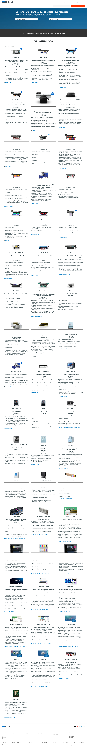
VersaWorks (71, 735)
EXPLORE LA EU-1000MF (65, 274)
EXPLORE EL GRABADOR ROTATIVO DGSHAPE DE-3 (69, 427)
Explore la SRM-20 (9, 428)
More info (34, 130)
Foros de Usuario (65, 742)
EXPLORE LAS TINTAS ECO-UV (10, 573)
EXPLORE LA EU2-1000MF (11, 310)
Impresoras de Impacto (40, 735)
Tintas (3, 738)
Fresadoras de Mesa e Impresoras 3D (58, 733)
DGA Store (71, 737)
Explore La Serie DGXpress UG (65, 200)
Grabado (38, 732)
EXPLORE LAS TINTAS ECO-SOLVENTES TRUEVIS (15, 538)
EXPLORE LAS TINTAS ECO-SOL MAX (40, 534)
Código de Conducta (43, 742)
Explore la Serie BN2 (8, 278)
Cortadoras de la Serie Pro (25, 733)
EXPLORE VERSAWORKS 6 (65, 611)
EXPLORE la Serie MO (8, 357)
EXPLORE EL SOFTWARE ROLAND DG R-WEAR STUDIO (16, 646)
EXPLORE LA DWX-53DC (63, 468)
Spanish (3, 744)
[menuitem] (5, 6)
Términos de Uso (30, 742)
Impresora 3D (55, 734)
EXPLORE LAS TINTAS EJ (65, 573)
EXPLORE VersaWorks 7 (10, 611)
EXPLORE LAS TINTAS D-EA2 (66, 498)
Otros (70, 732)
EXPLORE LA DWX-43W (63, 348)
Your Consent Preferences (64, 745)
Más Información (8, 126)
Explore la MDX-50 (63, 396)
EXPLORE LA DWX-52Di (9, 500)
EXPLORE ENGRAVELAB (10, 717)
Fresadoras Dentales (57, 737)
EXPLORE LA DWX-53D (35, 464)
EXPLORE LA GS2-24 (36, 392)
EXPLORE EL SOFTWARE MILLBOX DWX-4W (69, 646)
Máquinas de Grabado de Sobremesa (43, 733)
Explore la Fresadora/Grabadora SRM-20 (42, 430)
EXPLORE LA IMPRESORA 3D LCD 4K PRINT (39, 504)
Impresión (4, 732)
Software (71, 733)
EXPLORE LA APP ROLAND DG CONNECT (41, 609)
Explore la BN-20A (35, 275)
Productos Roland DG (7, 8)
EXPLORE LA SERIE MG (9, 206)
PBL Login (54, 742)
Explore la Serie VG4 (62, 87)
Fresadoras (55, 735)
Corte (20, 732)
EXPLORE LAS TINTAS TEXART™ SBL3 (40, 573)
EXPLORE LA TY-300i (63, 237)
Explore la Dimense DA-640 (37, 316)
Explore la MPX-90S (9, 466)
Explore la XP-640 (8, 166)
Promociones (71, 736)
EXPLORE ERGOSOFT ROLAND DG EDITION (41, 643)
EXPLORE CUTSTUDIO (64, 678)
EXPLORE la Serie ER (35, 234)
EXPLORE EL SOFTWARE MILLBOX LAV (13, 681)
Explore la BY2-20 (8, 82)
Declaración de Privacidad (16, 742)
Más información (62, 127)
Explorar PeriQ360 (35, 203)
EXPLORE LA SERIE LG (63, 168)
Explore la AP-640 (8, 240)
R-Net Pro (4, 742)
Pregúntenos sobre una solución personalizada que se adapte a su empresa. (49, 33)
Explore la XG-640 (35, 82)
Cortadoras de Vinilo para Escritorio (26, 735)
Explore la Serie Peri (8, 386)
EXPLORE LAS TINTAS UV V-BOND (65, 541)
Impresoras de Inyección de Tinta (8, 733)
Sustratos (4, 737)
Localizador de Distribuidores (79, 742)
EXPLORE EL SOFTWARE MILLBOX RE (40, 686)
